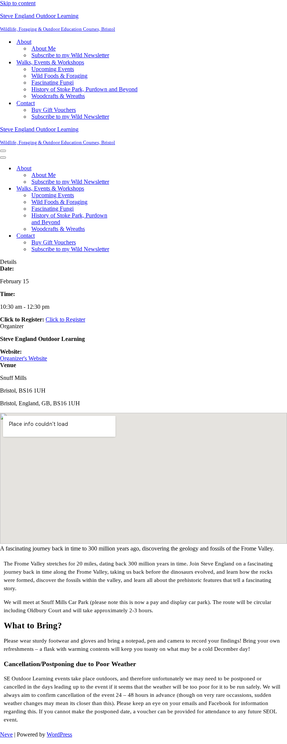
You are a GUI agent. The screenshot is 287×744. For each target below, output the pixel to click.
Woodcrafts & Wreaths (58, 96)
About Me (43, 48)
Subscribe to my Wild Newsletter (70, 55)
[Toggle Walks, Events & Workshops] (131, 189)
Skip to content (18, 3)
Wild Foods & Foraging (59, 76)
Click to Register (65, 319)
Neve (6, 734)
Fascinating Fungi (52, 82)
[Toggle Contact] (131, 236)
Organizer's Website (23, 358)
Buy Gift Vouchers (53, 110)
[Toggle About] (131, 168)
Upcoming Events (52, 69)
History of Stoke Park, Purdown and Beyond (84, 89)
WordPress (59, 734)
